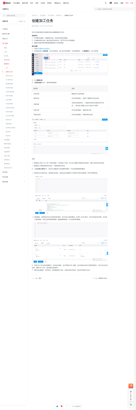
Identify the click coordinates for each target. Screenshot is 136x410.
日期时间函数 (9, 111)
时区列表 (8, 135)
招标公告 (66, 3)
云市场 (43, 3)
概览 (5, 48)
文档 (36, 3)
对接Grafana (8, 168)
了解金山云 (57, 3)
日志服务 (43, 15)
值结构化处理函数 (10, 127)
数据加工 (7, 64)
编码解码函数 (9, 83)
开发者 (49, 3)
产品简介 (5, 29)
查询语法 (7, 160)
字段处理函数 (9, 103)
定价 (31, 3)
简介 (7, 67)
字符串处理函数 (10, 115)
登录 (127, 3)
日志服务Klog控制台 (43, 48)
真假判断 (8, 131)
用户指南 (5, 43)
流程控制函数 (9, 95)
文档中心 (5, 9)
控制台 (116, 3)
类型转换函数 (9, 87)
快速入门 (5, 38)
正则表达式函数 (10, 107)
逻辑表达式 (9, 119)
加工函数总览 (9, 79)
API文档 (4, 172)
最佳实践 (5, 182)
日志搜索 (7, 140)
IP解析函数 (9, 123)
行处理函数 (9, 99)
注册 (131, 3)
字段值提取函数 (10, 91)
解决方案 (25, 3)
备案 (122, 3)
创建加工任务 (9, 71)
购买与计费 (5, 34)
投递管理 (7, 152)
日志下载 (7, 156)
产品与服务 (16, 3)
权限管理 (7, 164)
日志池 (6, 56)
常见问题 (5, 177)
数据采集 (7, 60)
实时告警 (7, 148)
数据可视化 (7, 144)
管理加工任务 (9, 75)
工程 (5, 52)
